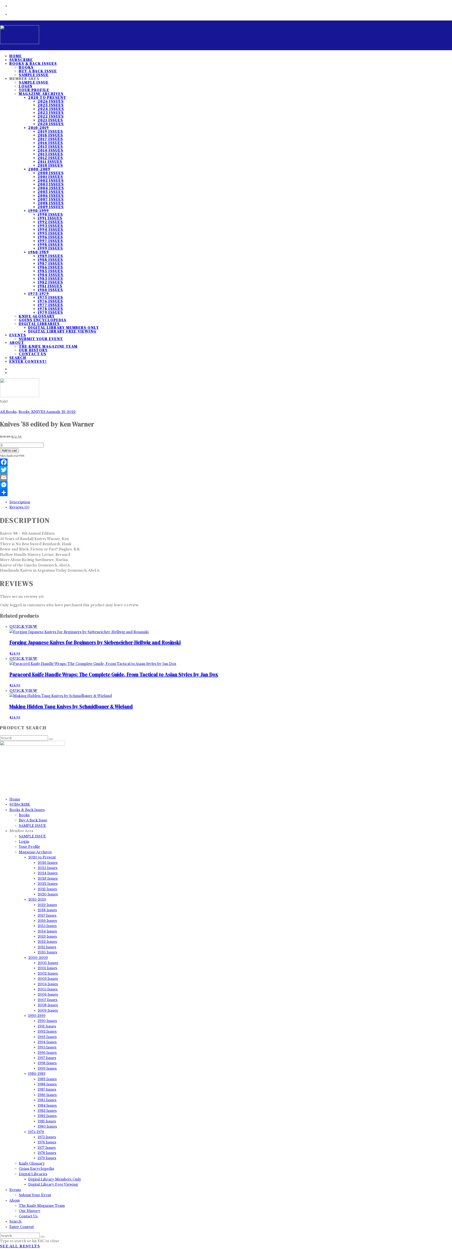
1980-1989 (38, 252)
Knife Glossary (37, 316)
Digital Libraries (39, 323)
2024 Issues (51, 108)
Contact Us (32, 353)
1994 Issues (50, 229)
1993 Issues (50, 225)
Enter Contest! (28, 361)
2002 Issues (51, 180)
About (16, 342)
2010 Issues (50, 165)
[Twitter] (226, 470)
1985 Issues (50, 270)
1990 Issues (50, 214)
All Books (8, 412)
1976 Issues (50, 301)
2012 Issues (50, 157)
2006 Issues (51, 195)
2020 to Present (47, 97)
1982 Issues (50, 282)
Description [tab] (19, 502)
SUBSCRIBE (19, 804)
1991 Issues (50, 218)
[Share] (226, 492)
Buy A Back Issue (38, 71)
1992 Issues (50, 221)
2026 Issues (51, 101)
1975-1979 (38, 293)
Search (15, 1221)
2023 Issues (51, 112)
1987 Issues (50, 263)
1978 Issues (50, 308)
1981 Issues (50, 286)
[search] (42, 1236)
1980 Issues (50, 289)
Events (17, 335)
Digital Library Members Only (63, 327)
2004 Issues (51, 187)
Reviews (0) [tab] (19, 507)
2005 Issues (51, 191)
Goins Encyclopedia (42, 319)
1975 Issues (50, 297)
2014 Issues (50, 150)
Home (14, 799)
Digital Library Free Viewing (62, 331)
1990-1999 (38, 210)
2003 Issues (51, 184)
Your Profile (34, 89)
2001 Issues (50, 176)
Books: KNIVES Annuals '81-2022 (47, 412)
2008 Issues (51, 203)
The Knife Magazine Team (48, 346)
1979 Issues (50, 312)
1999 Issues (50, 248)
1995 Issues (50, 233)
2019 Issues (50, 131)
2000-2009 (39, 169)
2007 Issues (51, 199)
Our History (33, 350)
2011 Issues (50, 161)
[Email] (226, 477)
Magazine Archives (41, 93)
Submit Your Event (41, 338)
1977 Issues (50, 304)
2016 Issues (50, 142)
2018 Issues (50, 135)
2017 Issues (50, 138)
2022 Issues (51, 116)
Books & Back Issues (33, 63)
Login (25, 86)
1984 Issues (50, 274)
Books (26, 67)
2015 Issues (50, 146)
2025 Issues (51, 104)
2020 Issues (51, 123)
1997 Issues (50, 240)
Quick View (23, 626)
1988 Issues (50, 259)
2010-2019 (38, 127)
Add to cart (9, 450)
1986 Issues (50, 267)
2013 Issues (50, 154)
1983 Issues (50, 278)
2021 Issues (50, 120)
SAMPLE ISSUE (34, 82)
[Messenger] (226, 485)
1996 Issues (50, 236)
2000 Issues (51, 172)
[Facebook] (226, 462)
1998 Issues (50, 244)
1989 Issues (50, 255)
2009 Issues (51, 206)
